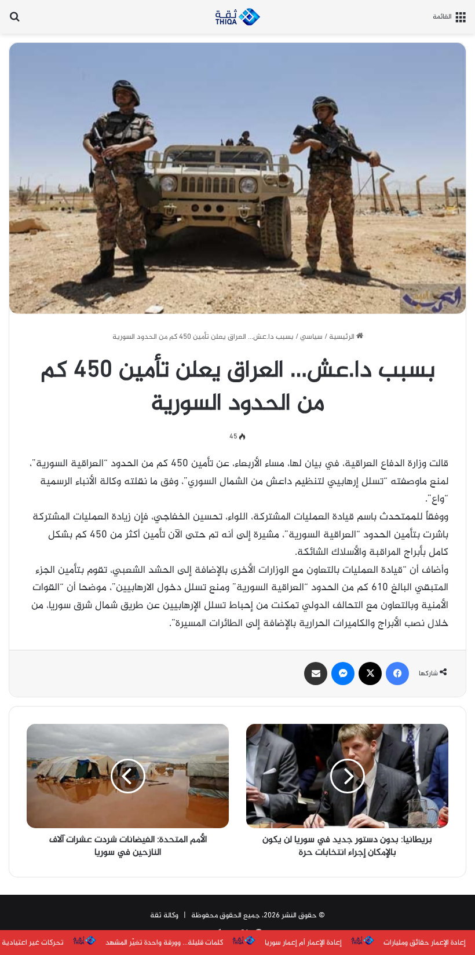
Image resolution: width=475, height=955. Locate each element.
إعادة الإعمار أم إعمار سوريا (303, 942)
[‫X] (370, 673)
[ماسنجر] (343, 673)
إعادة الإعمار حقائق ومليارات (424, 942)
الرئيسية (342, 337)
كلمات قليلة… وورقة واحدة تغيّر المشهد (164, 942)
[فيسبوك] (397, 673)
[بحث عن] (14, 21)
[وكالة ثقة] (237, 16)
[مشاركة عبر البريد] (315, 673)
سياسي (311, 337)
